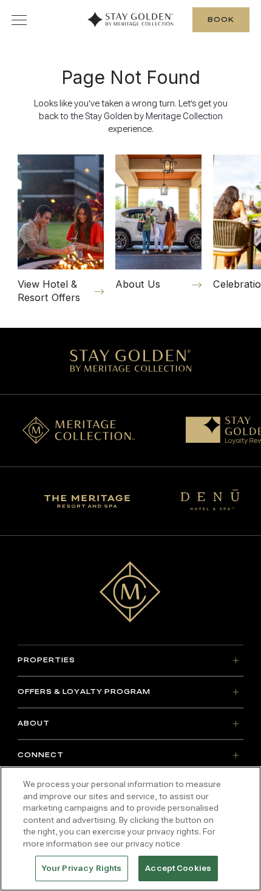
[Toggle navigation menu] (19, 19)
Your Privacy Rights (81, 868)
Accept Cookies (178, 868)
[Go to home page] (130, 591)
